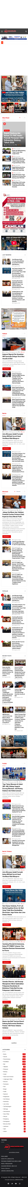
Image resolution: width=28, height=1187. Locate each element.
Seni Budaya (6, 1099)
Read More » (7, 368)
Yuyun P (5, 510)
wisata (5, 1131)
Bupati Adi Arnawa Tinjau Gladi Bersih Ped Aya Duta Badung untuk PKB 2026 (19, 176)
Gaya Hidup (6, 1114)
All (19, 117)
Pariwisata (6, 1084)
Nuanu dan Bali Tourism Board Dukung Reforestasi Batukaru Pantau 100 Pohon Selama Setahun (18, 645)
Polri (4, 1086)
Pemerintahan (6, 1059)
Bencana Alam (7, 1123)
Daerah (5, 1056)
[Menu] (2, 32)
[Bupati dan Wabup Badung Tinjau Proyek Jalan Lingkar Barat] (6, 151)
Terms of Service (5, 1168)
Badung (5, 1071)
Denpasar (5, 1069)
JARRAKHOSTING (19, 1179)
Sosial (4, 1074)
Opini (4, 1128)
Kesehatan (6, 1101)
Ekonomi (18, 491)
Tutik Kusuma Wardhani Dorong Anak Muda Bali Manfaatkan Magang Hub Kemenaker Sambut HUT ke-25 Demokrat (18, 833)
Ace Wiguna (6, 352)
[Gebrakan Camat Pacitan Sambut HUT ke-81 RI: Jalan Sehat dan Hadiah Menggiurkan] (6, 841)
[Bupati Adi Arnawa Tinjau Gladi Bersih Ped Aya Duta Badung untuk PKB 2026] (6, 175)
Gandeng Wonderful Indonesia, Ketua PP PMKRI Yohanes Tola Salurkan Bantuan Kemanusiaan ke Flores (18, 284)
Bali (4, 92)
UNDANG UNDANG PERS (7, 1170)
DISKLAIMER (4, 1156)
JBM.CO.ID (24, 1177)
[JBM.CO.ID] (10, 31)
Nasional (5, 1094)
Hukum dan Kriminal (8, 1076)
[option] (14, 94)
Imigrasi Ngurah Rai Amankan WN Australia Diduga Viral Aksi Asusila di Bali (13, 356)
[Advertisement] (14, 14)
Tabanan (5, 1066)
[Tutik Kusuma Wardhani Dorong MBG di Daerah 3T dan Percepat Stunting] (6, 542)
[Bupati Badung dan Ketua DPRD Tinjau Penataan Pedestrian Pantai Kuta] (6, 167)
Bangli (4, 1089)
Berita (4, 77)
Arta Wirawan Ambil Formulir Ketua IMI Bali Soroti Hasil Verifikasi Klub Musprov (12, 436)
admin (6, 145)
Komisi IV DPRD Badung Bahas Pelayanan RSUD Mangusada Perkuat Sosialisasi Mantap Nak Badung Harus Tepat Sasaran (20, 672)
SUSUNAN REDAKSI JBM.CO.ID (9, 1166)
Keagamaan (6, 1096)
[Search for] (26, 32)
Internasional (6, 1111)
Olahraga (5, 1109)
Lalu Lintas (6, 1104)
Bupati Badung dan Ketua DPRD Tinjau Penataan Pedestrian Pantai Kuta (18, 169)
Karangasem (6, 1121)
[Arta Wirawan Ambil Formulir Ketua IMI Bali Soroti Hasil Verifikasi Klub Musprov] (14, 83)
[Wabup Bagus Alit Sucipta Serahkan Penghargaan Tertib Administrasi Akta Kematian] (6, 182)
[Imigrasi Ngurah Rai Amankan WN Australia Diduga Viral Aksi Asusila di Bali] (20, 685)
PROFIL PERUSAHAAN (6, 1163)
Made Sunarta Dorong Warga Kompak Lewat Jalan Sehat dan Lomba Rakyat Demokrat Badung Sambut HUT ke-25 (18, 809)
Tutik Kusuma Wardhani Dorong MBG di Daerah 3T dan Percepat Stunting (18, 543)
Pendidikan (6, 1061)
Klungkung (6, 1119)
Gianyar (5, 1116)
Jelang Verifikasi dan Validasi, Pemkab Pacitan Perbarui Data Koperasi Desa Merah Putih (13, 514)
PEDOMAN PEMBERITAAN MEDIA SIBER (11, 1161)
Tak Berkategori (7, 1106)
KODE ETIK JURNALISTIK (7, 1158)
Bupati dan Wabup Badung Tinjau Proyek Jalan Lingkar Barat (18, 152)
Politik (4, 1091)
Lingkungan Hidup (7, 1079)
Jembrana (5, 1126)
